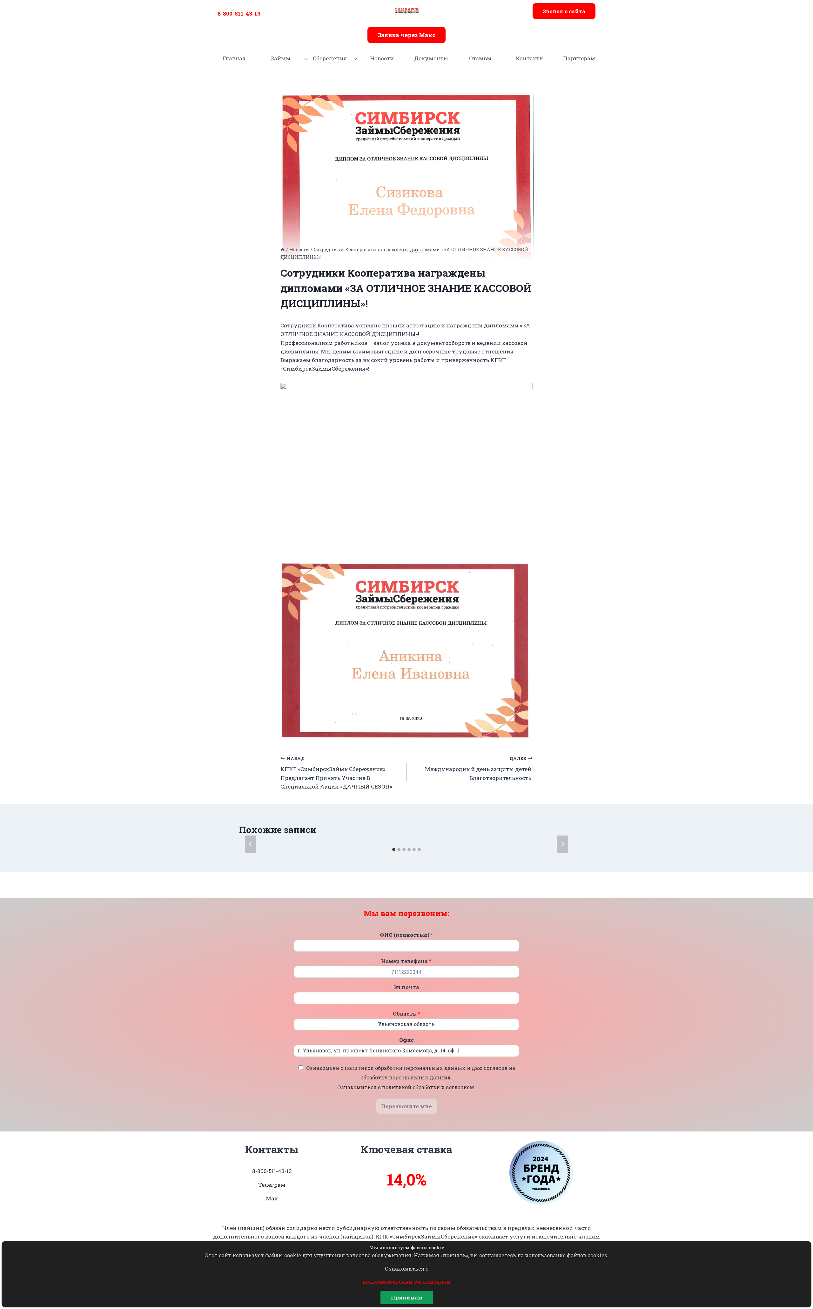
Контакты (530, 58)
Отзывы (480, 58)
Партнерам (579, 58)
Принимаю (406, 1297)
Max (272, 1198)
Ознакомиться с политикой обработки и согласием (405, 1087)
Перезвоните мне (406, 1106)
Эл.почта (406, 987)
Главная (234, 58)
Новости (382, 58)
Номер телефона (406, 961)
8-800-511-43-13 (239, 13)
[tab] (393, 849)
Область (406, 1013)
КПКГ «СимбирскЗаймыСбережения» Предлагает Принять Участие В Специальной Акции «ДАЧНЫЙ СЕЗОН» (336, 772)
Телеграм (272, 1184)
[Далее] (562, 844)
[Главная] (282, 249)
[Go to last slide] (250, 844)
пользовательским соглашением (406, 1281)
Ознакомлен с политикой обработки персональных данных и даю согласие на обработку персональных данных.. (410, 1077)
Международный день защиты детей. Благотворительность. (479, 768)
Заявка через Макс (406, 35)
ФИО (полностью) (406, 935)
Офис (406, 1040)
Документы (431, 58)
